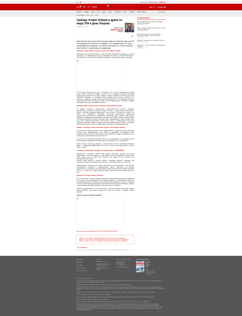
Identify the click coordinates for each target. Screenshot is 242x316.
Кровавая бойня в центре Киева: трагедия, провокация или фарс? (100, 105)
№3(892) (148, 262)
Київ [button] (78, 7)
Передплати (148, 274)
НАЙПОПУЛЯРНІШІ (153, 2)
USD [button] (89, 7)
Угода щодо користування (122, 266)
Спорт (125, 12)
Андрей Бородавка (116, 30)
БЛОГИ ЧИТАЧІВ (141, 12)
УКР (80, 2)
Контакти (98, 259)
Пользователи (83, 247)
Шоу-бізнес (117, 12)
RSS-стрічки (82, 268)
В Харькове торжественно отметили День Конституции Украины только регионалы (149, 34)
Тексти (87, 15)
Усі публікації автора (143, 18)
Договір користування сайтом (123, 259)
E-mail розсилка (83, 270)
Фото (92, 15)
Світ (98, 12)
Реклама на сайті (101, 261)
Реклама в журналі (150, 272)
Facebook (81, 259)
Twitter (80, 262)
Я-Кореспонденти (81, 15)
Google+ (81, 265)
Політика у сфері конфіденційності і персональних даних (121, 263)
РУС (77, 2)
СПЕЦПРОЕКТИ (162, 2)
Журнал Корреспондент (142, 259)
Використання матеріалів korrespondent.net (103, 264)
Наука (110, 12)
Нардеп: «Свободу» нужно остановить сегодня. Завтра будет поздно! (101, 127)
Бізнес (104, 12)
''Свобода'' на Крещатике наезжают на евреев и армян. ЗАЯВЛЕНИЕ (100, 150)
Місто (93, 12)
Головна (79, 12)
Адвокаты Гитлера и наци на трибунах (90, 175)
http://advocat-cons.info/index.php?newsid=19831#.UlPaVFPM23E (97, 231)
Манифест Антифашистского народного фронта (151, 40)
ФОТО (146, 2)
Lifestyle (131, 12)
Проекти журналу (150, 270)
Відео (96, 15)
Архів (147, 269)
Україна (86, 12)
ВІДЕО (142, 2)
